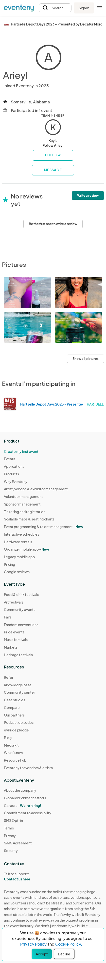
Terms (9, 828)
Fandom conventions (21, 624)
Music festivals (16, 639)
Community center (19, 692)
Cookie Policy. (68, 944)
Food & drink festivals (21, 594)
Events (9, 459)
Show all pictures (85, 359)
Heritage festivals (18, 655)
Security (11, 850)
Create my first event (21, 451)
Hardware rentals (18, 542)
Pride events (14, 632)
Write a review (88, 196)
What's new (13, 752)
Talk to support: (17, 876)
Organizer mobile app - (26, 549)
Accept (42, 954)
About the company (20, 790)
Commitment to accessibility (27, 813)
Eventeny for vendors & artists (28, 767)
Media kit (11, 745)
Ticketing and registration (24, 511)
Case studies (14, 700)
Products (11, 474)
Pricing (9, 564)
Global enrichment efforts (25, 798)
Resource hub (15, 760)
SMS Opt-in (13, 820)
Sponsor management (22, 504)
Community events (19, 609)
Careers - (22, 805)
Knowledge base (18, 685)
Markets (11, 647)
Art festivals (13, 602)
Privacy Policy (33, 944)
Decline (64, 954)
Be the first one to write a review (53, 224)
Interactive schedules (21, 534)
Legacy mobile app (19, 557)
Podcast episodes (19, 722)
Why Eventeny (15, 481)
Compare (12, 707)
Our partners (14, 715)
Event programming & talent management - (43, 526)
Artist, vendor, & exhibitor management (36, 489)
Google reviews (17, 571)
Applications (14, 466)
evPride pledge (16, 730)
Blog (8, 737)
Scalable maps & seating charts (29, 519)
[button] (55, 7)
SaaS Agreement (18, 843)
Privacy (10, 835)
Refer (8, 677)
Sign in (84, 8)
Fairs (8, 617)
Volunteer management (23, 496)
